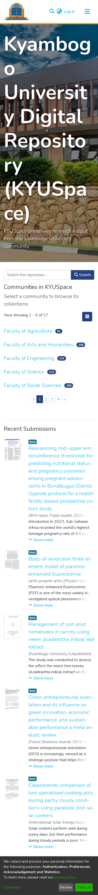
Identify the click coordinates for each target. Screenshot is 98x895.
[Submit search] (52, 12)
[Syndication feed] (87, 316)
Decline (66, 887)
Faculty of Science (24, 371)
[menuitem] (59, 12)
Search (84, 275)
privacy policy (64, 877)
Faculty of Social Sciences (32, 385)
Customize (12, 887)
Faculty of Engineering (29, 358)
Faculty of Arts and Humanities (38, 344)
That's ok (83, 887)
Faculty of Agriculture (28, 331)
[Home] (17, 11)
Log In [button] (69, 11)
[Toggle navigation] (87, 11)
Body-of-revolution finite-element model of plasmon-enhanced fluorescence (60, 566)
